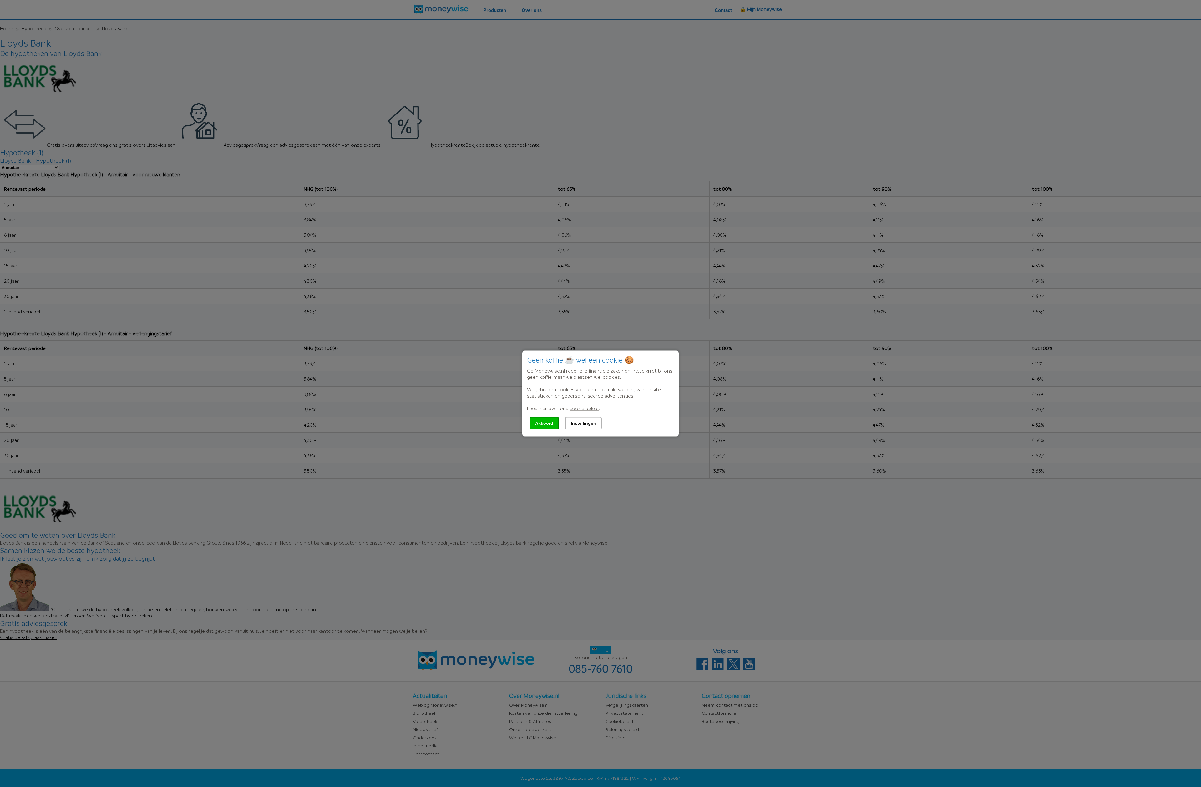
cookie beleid (584, 408)
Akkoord (544, 423)
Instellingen (583, 423)
